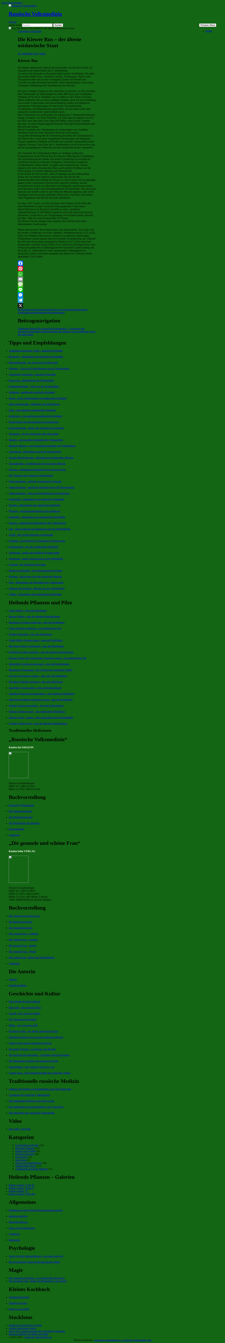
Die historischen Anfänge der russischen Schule (33, 1061)
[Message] (57, 284)
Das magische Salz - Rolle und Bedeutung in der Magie (38, 1281)
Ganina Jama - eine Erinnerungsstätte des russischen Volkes (39, 1072)
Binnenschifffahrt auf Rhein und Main (28, 1334)
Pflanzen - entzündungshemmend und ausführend (34, 511)
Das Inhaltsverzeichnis (20, 811)
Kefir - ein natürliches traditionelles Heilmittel (32, 410)
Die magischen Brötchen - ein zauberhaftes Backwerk (37, 1278)
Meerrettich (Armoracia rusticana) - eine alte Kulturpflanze (39, 664)
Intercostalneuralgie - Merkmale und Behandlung (34, 404)
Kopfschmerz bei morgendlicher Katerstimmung (34, 422)
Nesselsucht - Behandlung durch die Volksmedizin (35, 451)
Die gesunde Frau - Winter (22, 951)
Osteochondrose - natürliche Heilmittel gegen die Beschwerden (41, 487)
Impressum (14, 1240)
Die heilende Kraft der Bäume (24, 1001)
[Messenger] (57, 295)
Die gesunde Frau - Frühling (23, 933)
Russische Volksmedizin (35, 14)
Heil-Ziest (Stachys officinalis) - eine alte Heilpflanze (36, 646)
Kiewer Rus (60, 309)
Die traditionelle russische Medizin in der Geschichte (36, 1106)
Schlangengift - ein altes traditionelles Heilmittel (33, 546)
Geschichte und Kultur (29, 31)
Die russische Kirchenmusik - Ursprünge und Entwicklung (39, 1055)
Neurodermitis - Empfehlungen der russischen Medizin (37, 463)
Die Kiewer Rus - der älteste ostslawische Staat (33, 1031)
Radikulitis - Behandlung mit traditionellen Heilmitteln (37, 517)
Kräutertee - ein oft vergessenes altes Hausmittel (33, 433)
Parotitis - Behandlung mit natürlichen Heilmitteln (34, 505)
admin (42, 53)
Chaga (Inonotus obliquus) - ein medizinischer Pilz (35, 628)
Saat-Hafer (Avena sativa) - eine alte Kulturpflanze (35, 687)
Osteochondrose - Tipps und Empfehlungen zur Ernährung (39, 493)
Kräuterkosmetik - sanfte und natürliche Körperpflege (36, 428)
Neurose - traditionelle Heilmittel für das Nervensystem (37, 469)
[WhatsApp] (57, 273)
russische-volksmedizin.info (137, 1340)
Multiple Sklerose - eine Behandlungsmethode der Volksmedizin (42, 445)
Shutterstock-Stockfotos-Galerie (25, 1325)
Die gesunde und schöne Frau (24, 915)
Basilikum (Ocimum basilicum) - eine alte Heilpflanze (37, 622)
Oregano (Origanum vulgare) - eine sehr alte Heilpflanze (38, 675)
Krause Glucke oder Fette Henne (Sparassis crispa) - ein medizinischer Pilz (47, 658)
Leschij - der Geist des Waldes (24, 1013)
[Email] (57, 279)
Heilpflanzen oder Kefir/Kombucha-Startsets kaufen (36, 1210)
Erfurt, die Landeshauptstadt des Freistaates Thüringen (37, 1331)
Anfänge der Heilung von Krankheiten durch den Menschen (40, 1089)
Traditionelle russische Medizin (31, 1169)
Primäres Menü (207, 25)
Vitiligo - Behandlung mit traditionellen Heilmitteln (35, 594)
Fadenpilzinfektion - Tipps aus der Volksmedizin (34, 386)
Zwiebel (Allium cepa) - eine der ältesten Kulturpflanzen (38, 723)
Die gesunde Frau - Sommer (23, 939)
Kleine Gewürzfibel (25, 1151)
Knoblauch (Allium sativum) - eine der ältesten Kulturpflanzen (41, 652)
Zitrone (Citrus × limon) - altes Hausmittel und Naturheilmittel (41, 717)
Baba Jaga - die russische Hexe (25, 1007)
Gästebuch (14, 1234)
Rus (25, 312)
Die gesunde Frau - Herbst (22, 945)
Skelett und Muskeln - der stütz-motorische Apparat (35, 570)
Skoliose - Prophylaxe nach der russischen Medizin (35, 576)
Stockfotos (20, 1160)
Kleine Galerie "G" (19, 1191)
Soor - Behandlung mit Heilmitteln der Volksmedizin (36, 582)
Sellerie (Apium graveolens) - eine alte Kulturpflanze (36, 705)
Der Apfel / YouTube (19, 1129)
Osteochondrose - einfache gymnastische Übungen (35, 481)
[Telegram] (57, 300)
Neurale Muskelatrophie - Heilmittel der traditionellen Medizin (41, 457)
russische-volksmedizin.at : (108, 1340)
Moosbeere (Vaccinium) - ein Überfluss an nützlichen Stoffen (40, 670)
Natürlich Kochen (24, 1154)
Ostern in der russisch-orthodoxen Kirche (30, 1043)
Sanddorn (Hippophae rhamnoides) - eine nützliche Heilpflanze (41, 693)
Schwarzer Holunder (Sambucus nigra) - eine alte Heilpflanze (41, 699)
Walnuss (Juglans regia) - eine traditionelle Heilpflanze (37, 711)
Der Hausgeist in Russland (22, 1019)
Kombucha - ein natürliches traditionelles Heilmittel (35, 416)
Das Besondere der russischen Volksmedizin (32, 1112)
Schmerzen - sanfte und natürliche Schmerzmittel (34, 552)
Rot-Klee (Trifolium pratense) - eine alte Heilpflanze (36, 681)
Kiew (51, 309)
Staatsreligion (58, 312)
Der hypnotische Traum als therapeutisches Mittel (34, 1262)
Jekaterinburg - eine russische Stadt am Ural (31, 1067)
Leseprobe (14, 835)
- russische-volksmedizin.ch (37, 1337)
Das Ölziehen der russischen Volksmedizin (31, 475)
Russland (32, 312)
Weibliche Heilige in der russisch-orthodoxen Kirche (36, 1037)
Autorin (13, 979)
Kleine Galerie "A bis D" (22, 1185)
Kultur (70, 309)
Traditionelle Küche (25, 1166)
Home (209, 31)
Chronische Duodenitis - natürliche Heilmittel (32, 374)
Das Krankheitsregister (20, 817)
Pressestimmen (16, 829)
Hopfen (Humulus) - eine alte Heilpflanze (30, 634)
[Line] (57, 289)
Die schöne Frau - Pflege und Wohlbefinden (32, 957)
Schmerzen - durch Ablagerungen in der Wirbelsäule (36, 558)
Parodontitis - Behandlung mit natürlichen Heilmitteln (36, 499)
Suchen (12, 21)
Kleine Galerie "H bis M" (22, 1194)
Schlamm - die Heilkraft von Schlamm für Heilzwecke (37, 540)
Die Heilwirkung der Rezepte (24, 823)
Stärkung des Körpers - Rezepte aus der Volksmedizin (37, 588)
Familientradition (17, 985)
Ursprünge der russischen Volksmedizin (29, 1095)
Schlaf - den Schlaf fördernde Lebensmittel (31, 535)
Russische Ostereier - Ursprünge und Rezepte (32, 1049)
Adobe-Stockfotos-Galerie (22, 1328)
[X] (57, 305)
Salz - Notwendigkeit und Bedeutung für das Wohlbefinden (39, 529)
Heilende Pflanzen (24, 1148)
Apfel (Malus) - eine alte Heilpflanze (28, 610)
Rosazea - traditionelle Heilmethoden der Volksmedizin (37, 523)
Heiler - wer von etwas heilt (23, 1025)
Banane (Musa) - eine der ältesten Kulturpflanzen (34, 616)
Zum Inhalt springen (11, 2)
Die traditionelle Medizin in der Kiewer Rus (31, 1101)
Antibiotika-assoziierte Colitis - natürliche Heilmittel (36, 350)
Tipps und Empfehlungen (28, 1163)
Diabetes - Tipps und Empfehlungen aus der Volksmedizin (39, 368)
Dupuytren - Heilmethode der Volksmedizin (31, 380)
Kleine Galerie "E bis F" (21, 1188)
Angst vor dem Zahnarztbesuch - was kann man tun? (36, 1256)
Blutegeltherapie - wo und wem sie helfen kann (33, 362)
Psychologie (21, 1157)
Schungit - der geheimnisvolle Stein (27, 564)
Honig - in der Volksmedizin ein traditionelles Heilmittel (38, 398)
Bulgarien (23, 309)
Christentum (42, 309)
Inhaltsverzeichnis (18, 1216)
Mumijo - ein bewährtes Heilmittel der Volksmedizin (36, 439)
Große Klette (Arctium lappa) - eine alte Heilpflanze (36, 640)
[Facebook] (57, 263)
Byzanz (32, 309)
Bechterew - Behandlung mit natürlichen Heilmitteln (36, 356)
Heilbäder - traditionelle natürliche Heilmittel (32, 392)
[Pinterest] (57, 268)
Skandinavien (44, 312)
